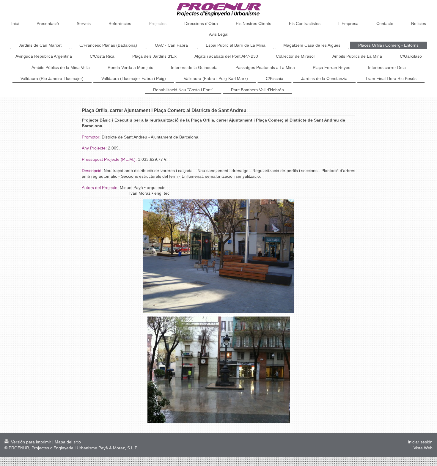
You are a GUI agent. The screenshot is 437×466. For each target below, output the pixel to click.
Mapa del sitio (68, 442)
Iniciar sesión (420, 442)
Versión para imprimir (31, 442)
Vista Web (423, 447)
